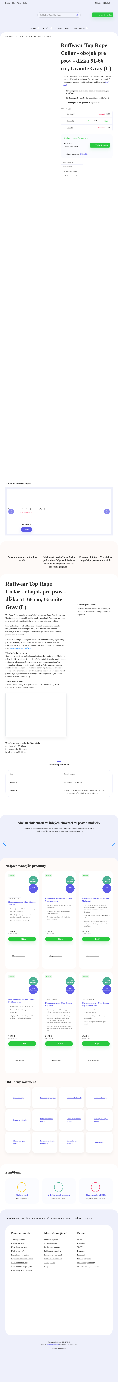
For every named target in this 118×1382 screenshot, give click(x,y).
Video (19, 3)
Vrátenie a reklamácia (53, 1259)
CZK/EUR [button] (107, 3)
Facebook (81, 1255)
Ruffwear (29, 36)
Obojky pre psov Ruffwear (42, 36)
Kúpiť (106, 121)
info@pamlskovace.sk (59, 1195)
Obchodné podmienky (86, 1263)
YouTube (80, 1247)
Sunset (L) (70, 128)
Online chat (22, 1195)
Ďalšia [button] (25, 3)
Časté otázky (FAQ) (96, 1195)
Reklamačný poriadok (53, 1255)
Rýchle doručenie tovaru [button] (70, 171)
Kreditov (84, 154)
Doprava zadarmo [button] (68, 162)
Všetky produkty (18, 1239)
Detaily (27, 529)
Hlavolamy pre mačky (20, 1255)
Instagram (81, 1251)
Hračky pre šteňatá (19, 1251)
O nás (79, 1239)
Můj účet (98, 3)
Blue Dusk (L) (71, 114)
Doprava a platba (51, 1239)
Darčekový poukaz (52, 1247)
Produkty (21, 36)
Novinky (67, 28)
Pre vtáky (58, 28)
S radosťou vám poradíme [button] (71, 176)
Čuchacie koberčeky (19, 1263)
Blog (13, 3)
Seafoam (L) (70, 121)
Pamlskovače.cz (10, 36)
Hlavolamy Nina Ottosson (21, 1270)
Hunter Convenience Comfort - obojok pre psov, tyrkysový (26, 509)
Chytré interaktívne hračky (22, 1259)
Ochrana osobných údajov (88, 1266)
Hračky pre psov (18, 1243)
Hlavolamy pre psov (19, 1247)
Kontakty (8, 3)
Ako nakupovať (50, 1243)
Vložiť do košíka (101, 145)
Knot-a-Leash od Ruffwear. (21, 648)
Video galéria (49, 1263)
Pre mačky (45, 28)
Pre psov (33, 28)
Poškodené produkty (52, 1251)
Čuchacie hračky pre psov (21, 1266)
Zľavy (74, 28)
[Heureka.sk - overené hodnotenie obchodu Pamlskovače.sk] (99, 165)
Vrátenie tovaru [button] (67, 167)
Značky (82, 28)
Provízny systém (84, 1259)
